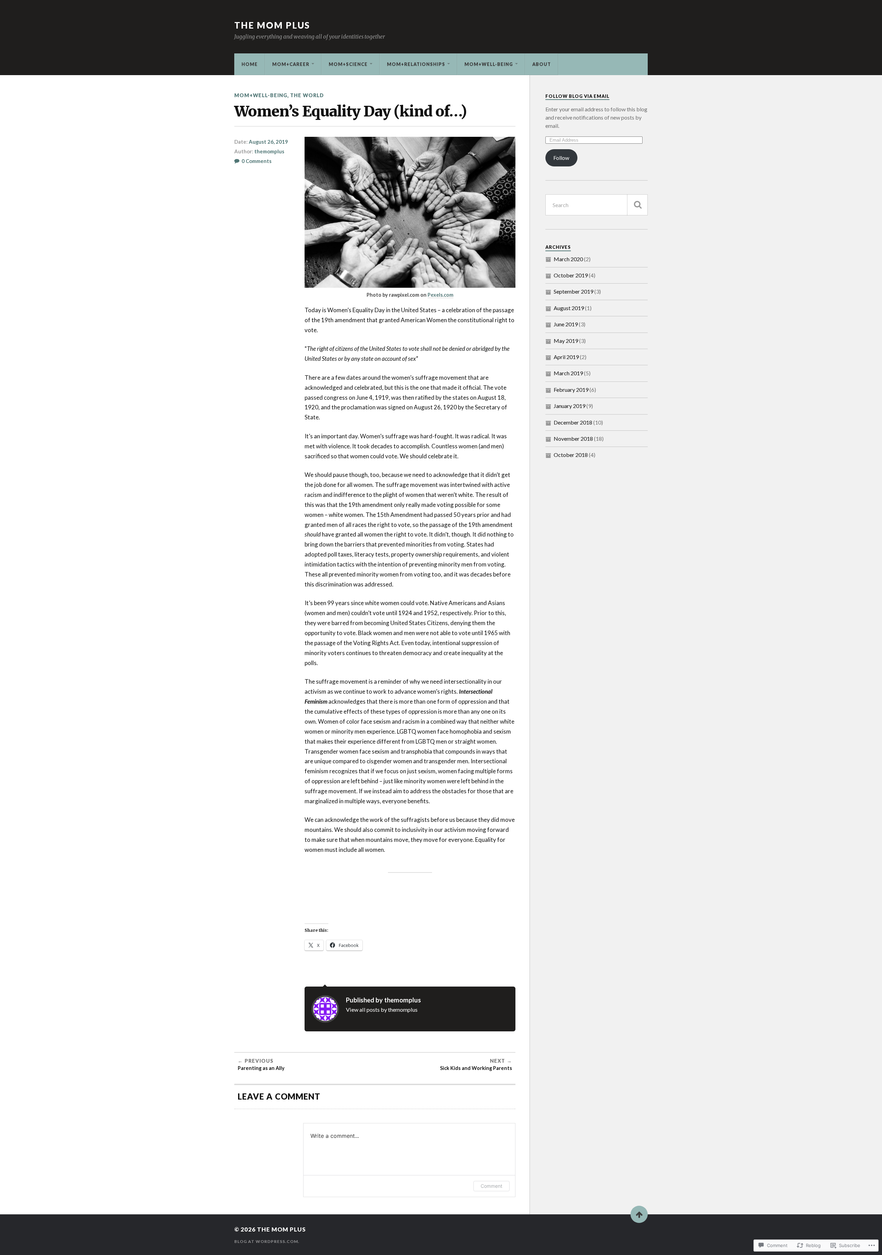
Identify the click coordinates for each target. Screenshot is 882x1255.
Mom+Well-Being (488, 64)
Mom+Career (290, 64)
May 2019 (566, 340)
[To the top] (639, 1214)
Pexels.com (440, 295)
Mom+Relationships (416, 64)
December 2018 (573, 422)
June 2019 (566, 324)
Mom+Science (348, 64)
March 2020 (568, 259)
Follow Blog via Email (577, 96)
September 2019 (573, 291)
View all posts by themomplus (382, 1009)
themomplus (269, 151)
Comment (491, 1186)
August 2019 (569, 308)
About (541, 64)
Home (250, 64)
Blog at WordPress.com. (266, 1241)
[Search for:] (596, 204)
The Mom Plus (272, 25)
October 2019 (571, 275)
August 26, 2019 (268, 142)
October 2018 (571, 454)
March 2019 (568, 373)
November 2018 (573, 438)
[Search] (637, 204)
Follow (561, 157)
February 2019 (571, 389)
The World (307, 95)
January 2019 (569, 405)
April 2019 (566, 357)
